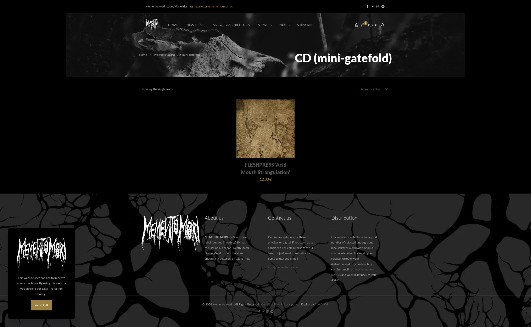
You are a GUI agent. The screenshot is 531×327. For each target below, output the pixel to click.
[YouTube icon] (372, 6)
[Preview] (288, 123)
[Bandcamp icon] (383, 6)
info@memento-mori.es (283, 267)
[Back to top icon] (511, 318)
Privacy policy (290, 304)
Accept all (41, 305)
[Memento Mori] (152, 25)
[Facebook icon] (367, 6)
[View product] (288, 114)
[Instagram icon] (377, 6)
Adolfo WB (321, 304)
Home (143, 54)
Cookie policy (270, 304)
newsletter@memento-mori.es (213, 6)
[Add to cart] (288, 105)
